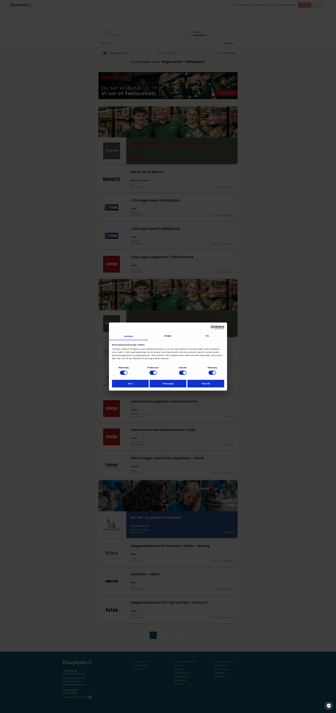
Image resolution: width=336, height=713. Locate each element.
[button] (329, 706)
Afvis (130, 383)
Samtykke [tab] (128, 336)
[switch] (153, 373)
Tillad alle (205, 383)
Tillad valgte (168, 383)
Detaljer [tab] (168, 336)
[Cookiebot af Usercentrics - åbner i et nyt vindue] (212, 327)
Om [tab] (207, 336)
